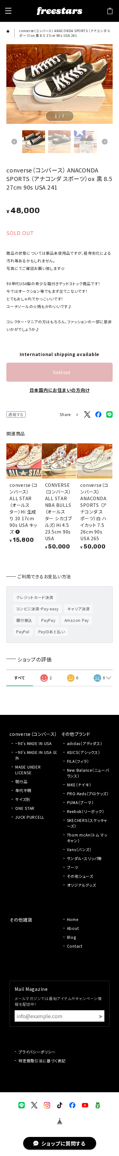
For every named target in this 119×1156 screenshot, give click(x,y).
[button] (14, 141)
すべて (19, 677)
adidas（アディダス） (84, 743)
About (73, 928)
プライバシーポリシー (37, 1051)
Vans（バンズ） (79, 849)
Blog (71, 937)
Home (72, 919)
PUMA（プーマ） (80, 802)
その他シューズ (80, 876)
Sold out (61, 372)
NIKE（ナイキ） (79, 784)
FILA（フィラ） (78, 761)
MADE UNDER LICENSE (28, 769)
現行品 (21, 781)
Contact (75, 946)
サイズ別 (22, 799)
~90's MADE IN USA (33, 743)
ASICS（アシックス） (83, 752)
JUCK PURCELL (29, 817)
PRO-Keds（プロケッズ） (88, 793)
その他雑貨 (21, 920)
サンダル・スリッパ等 (84, 858)
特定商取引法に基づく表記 (42, 1060)
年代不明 (23, 790)
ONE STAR (25, 808)
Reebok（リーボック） (85, 811)
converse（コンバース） (33, 734)
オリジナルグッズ (81, 885)
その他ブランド (75, 734)
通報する (16, 414)
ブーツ (72, 867)
